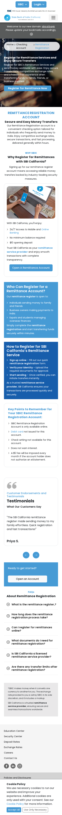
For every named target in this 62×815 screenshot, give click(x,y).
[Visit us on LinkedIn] (13, 766)
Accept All (14, 809)
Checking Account (21, 46)
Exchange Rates (13, 747)
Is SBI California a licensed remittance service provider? (31, 655)
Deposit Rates (12, 741)
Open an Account (27, 579)
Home (10, 44)
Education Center (14, 731)
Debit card (17, 431)
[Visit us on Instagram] (19, 766)
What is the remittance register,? (34, 604)
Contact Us (10, 758)
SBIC (21, 4)
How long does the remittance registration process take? (32, 616)
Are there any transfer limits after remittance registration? (34, 668)
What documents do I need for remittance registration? (32, 642)
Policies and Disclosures (17, 777)
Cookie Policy (15, 804)
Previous (26, 555)
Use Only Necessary (35, 809)
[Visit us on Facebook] (6, 766)
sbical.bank (48, 26)
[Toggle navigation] (53, 17)
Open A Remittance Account (31, 268)
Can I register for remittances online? (32, 629)
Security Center (13, 736)
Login (37, 4)
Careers (8, 752)
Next (36, 555)
